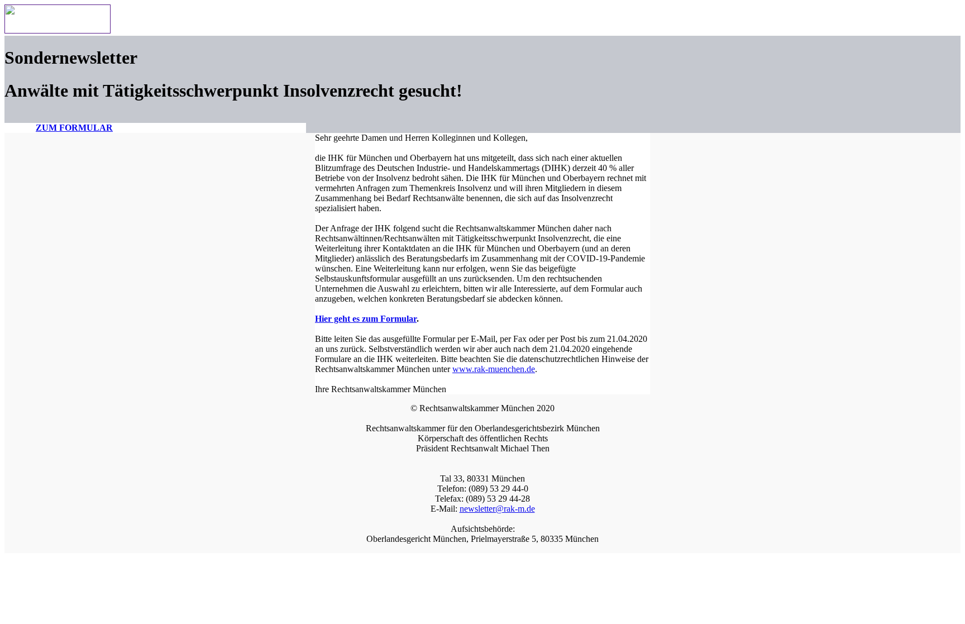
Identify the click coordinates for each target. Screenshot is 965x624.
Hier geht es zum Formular (366, 318)
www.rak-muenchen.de (493, 369)
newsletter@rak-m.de (497, 508)
